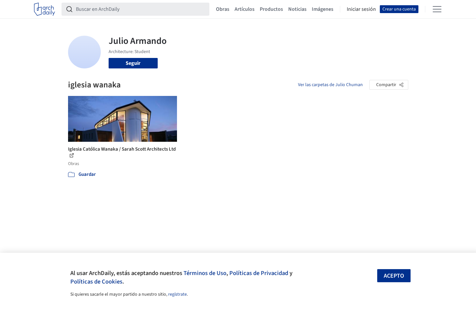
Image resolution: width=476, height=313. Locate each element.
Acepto (394, 276)
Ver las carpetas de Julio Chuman (330, 85)
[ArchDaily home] (44, 9)
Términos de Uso (205, 273)
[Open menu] (437, 9)
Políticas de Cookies (96, 281)
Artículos (245, 9)
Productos (271, 9)
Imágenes (322, 9)
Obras (222, 9)
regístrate (177, 294)
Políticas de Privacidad (258, 273)
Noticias (297, 9)
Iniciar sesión (361, 9)
